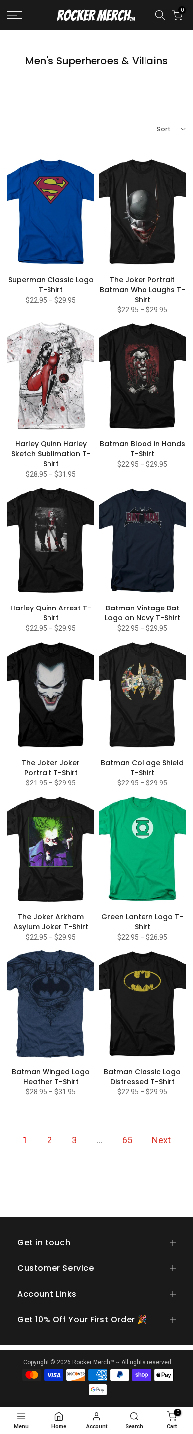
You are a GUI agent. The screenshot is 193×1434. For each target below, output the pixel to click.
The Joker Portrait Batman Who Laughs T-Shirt (142, 289)
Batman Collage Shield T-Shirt (142, 768)
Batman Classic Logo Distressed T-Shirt (142, 1076)
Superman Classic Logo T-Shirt (51, 285)
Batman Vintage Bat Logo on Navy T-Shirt (142, 613)
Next (161, 1140)
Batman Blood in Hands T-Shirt (142, 449)
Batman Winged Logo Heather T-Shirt (51, 1076)
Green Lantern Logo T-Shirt (142, 922)
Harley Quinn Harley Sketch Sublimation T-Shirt (51, 454)
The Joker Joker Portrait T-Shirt (51, 768)
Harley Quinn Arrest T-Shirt (50, 613)
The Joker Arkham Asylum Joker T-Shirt (50, 922)
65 (127, 1140)
